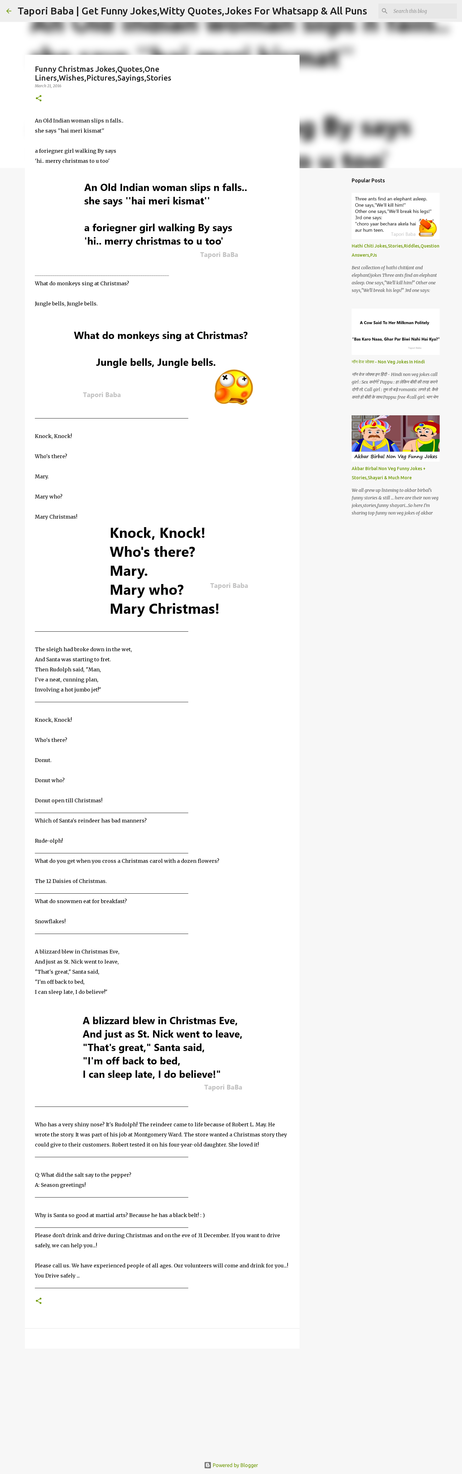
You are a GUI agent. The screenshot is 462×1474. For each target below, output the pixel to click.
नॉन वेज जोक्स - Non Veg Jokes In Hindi (388, 361)
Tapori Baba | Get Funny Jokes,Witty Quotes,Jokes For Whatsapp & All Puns (192, 10)
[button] (38, 98)
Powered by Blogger (235, 1465)
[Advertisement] (162, 1402)
